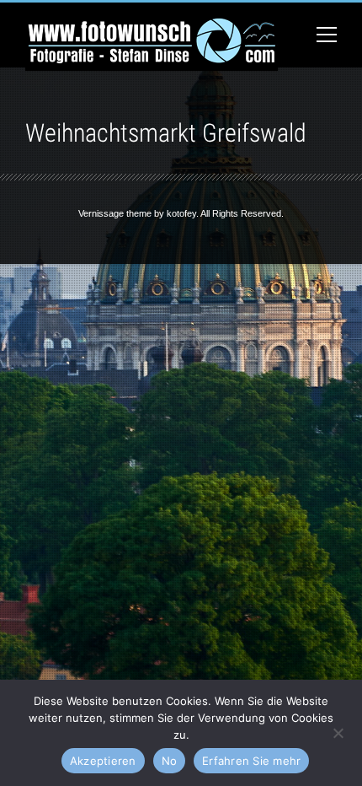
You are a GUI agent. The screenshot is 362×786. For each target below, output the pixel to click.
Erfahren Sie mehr (251, 760)
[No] (337, 731)
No (170, 760)
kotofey (181, 213)
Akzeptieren (103, 760)
